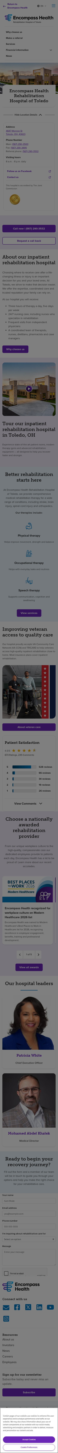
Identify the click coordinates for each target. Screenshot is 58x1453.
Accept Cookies (29, 1439)
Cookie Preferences (29, 1447)
